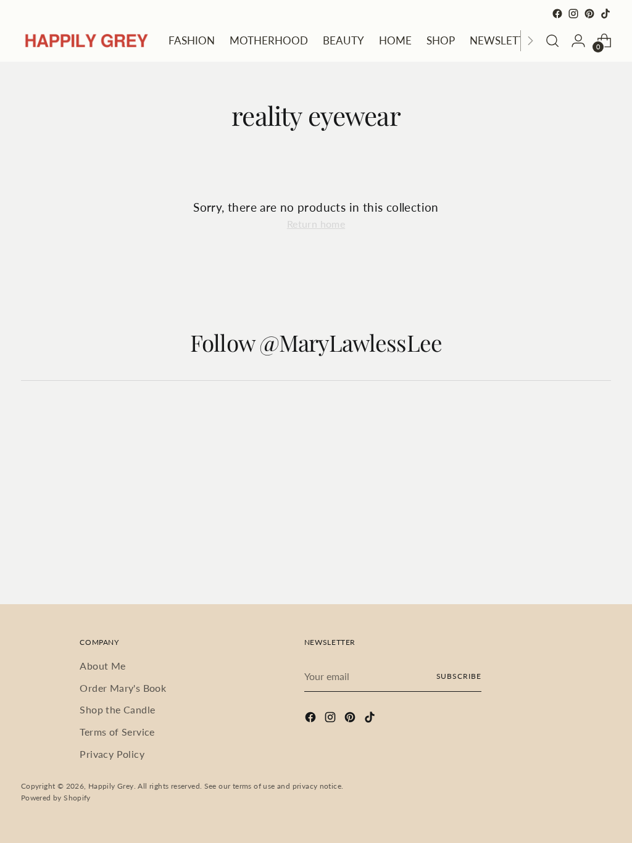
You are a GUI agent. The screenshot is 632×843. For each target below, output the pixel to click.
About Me (102, 665)
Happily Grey (111, 786)
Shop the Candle (117, 709)
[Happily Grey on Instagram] (573, 13)
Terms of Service (117, 731)
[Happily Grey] (86, 40)
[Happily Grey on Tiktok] (605, 13)
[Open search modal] (552, 40)
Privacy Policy (112, 754)
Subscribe (458, 676)
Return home (316, 224)
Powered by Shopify (56, 797)
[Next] (530, 41)
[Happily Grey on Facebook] (557, 13)
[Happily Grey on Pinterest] (589, 13)
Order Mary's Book (123, 688)
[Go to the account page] (578, 40)
